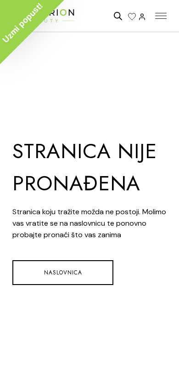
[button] (32, 32)
